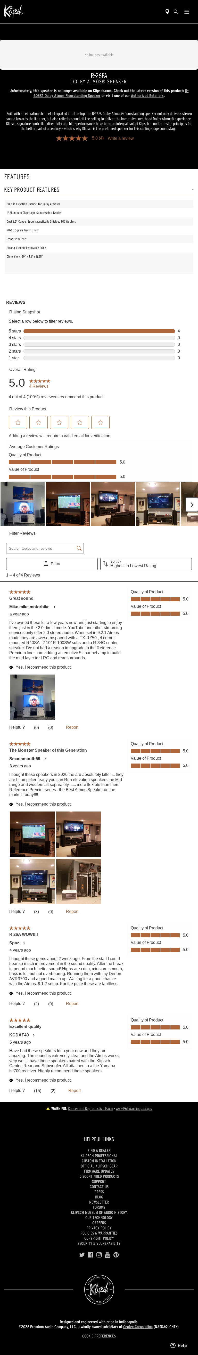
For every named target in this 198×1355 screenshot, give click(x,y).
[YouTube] (107, 1255)
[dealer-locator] (167, 11)
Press (99, 1191)
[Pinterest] (116, 1255)
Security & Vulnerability (99, 1243)
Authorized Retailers (147, 95)
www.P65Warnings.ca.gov (134, 1108)
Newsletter (99, 1202)
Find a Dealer (99, 1150)
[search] (176, 11)
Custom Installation (99, 1160)
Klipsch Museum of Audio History (99, 1212)
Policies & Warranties (99, 1233)
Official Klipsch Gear (99, 1166)
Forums (99, 1207)
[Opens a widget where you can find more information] (178, 1346)
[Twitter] (82, 1255)
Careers (99, 1222)
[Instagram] (99, 1255)
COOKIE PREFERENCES (99, 1336)
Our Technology (99, 1217)
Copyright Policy (99, 1238)
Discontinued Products (99, 1176)
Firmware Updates (99, 1171)
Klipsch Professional (99, 1155)
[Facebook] (90, 1255)
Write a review (121, 138)
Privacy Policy (99, 1228)
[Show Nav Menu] (187, 11)
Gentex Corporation (138, 1326)
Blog (99, 1197)
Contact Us (99, 1186)
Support (99, 1181)
